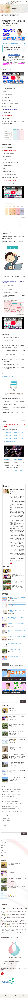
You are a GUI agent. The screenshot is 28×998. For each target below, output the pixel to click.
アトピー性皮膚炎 (6, 796)
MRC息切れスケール (6, 791)
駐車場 (2, 850)
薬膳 (13, 811)
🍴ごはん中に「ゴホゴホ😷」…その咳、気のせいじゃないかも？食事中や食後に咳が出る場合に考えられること (14, 921)
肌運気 (18, 808)
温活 (13, 806)
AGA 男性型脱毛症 (6, 789)
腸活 (12, 810)
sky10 (13, 791)
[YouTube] (11, 563)
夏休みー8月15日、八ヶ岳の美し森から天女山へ (18, 582)
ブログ (2, 855)
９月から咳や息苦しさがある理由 (14, 649)
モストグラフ (5, 803)
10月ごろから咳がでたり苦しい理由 (14, 643)
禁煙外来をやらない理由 (7, 808)
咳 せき (21, 665)
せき (4, 794)
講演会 (21, 811)
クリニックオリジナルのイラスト (9, 798)
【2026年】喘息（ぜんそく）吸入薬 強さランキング (12, 906)
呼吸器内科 (3, 845)
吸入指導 (11, 803)
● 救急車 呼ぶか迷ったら (8, 376)
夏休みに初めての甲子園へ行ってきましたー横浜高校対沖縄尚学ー (18, 587)
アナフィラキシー (14, 796)
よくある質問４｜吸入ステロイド (9, 441)
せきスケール (9, 794)
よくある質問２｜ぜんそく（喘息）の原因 (11, 435)
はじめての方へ (4, 842)
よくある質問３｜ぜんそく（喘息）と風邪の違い (13, 438)
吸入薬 (15, 803)
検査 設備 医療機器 (7, 806)
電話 (15, 996)
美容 (14, 808)
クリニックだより (8, 578)
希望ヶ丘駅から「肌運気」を (17, 570)
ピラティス (18, 801)
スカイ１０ (5, 799)
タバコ (10, 799)
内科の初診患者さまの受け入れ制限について (18, 576)
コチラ (9, 69)
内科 (10, 664)
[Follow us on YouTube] (2, 973)
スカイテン (18, 798)
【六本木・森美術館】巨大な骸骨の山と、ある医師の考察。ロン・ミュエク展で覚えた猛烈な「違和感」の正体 (17, 756)
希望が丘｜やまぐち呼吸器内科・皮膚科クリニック (15, 471)
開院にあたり (5, 828)
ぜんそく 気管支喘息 (14, 665)
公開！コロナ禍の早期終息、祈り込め (13, 459)
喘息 (24, 803)
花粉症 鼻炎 (16, 810)
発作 (16, 806)
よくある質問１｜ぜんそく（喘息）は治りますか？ (13, 432)
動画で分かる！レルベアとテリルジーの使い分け (11, 932)
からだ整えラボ (8, 583)
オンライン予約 (4, 852)
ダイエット (15, 799)
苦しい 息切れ (6, 811)
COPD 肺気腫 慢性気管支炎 (16, 789)
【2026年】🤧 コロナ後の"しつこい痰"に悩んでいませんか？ (13, 926)
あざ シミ (17, 791)
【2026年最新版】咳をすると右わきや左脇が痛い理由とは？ (13, 917)
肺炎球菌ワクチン (6, 810)
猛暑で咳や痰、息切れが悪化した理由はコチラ (16, 656)
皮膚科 (10, 572)
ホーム (2, 840)
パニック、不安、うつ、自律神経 (9, 801)
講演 (17, 811)
